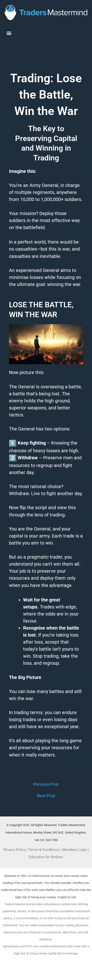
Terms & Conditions (43, 850)
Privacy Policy (14, 850)
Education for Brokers (46, 857)
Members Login (75, 850)
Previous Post (46, 784)
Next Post (46, 796)
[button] (9, 33)
